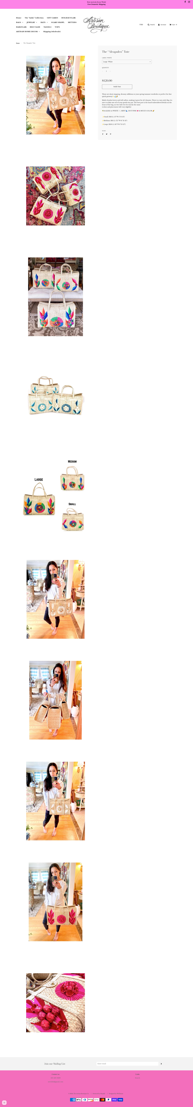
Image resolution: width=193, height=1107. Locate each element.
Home (18, 18)
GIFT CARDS (52, 18)
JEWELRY (31, 22)
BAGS (19, 22)
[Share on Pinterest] (110, 134)
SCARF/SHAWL (58, 22)
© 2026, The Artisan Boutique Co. (78, 1093)
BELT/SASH (35, 27)
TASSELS (47, 27)
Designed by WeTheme (116, 1093)
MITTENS (72, 22)
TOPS (57, 27)
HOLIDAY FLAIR (68, 18)
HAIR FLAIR (21, 27)
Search (137, 1078)
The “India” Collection (34, 18)
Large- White (107, 58)
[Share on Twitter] (106, 134)
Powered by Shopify (99, 1093)
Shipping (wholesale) (52, 31)
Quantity (105, 67)
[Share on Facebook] (103, 134)
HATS (43, 22)
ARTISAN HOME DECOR (27, 31)
